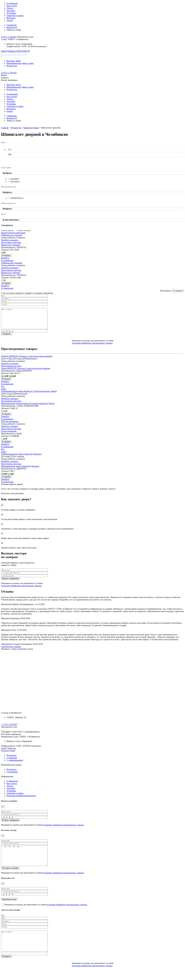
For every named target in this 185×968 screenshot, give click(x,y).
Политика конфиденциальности (21, 795)
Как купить (12, 6)
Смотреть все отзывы (11, 646)
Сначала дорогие (7, 230)
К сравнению (7, 260)
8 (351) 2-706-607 (9, 37)
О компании (12, 3)
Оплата (10, 8)
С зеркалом (12, 758)
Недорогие (12, 755)
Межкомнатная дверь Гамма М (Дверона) (20, 466)
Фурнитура (16, 128)
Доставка (11, 10)
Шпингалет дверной (10, 245)
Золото (15, 181)
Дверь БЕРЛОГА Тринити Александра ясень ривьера (25, 368)
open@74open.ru (8, 51)
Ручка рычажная (8, 431)
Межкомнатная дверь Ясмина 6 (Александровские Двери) (28, 403)
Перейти (5, 258)
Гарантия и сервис (15, 15)
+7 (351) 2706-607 (9, 724)
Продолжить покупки (11, 242)
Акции (10, 20)
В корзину (6, 255)
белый (15, 179)
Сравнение (12, 25)
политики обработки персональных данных (92, 343)
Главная (4, 128)
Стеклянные (12, 772)
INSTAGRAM (23, 51)
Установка (11, 13)
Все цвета (3, 387)
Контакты (11, 18)
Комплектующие (31, 128)
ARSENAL (17, 198)
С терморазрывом (15, 760)
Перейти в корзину (10, 240)
